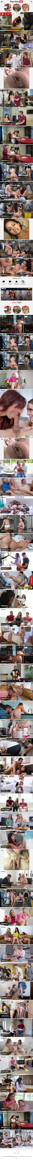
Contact (19, 1156)
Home (14, 1153)
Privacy (26, 1156)
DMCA (29, 1156)
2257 (16, 1158)
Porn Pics (16, 1)
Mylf (16, 302)
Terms (23, 1156)
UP (18, 1153)
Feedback (31, 580)
